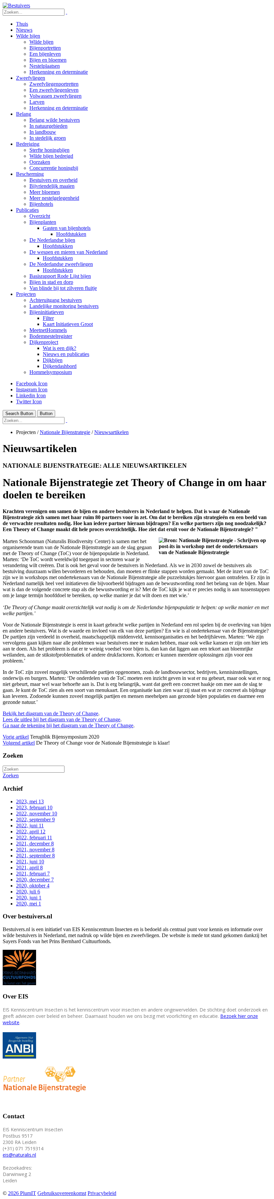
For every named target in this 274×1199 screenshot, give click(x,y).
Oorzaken (39, 162)
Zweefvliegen (30, 78)
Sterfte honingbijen (49, 150)
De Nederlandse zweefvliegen (61, 264)
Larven (36, 102)
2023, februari (34, 807)
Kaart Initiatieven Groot (68, 324)
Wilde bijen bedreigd (51, 156)
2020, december (35, 879)
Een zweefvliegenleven (54, 90)
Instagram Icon (31, 389)
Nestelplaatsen (44, 66)
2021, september (35, 855)
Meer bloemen (44, 192)
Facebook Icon (31, 383)
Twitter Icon (29, 401)
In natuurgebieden (48, 126)
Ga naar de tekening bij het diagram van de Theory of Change (68, 725)
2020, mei (28, 903)
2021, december (35, 843)
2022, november (36, 813)
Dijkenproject (43, 342)
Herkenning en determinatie (58, 72)
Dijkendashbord (60, 366)
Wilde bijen (28, 36)
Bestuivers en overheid (53, 180)
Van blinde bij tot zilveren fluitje (63, 288)
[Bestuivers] (16, 5)
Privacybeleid (102, 1193)
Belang (23, 114)
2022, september (35, 819)
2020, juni (28, 897)
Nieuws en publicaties (66, 354)
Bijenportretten (45, 48)
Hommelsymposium (50, 372)
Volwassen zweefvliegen (55, 96)
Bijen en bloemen (47, 60)
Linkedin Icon (31, 395)
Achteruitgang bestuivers (55, 300)
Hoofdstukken (71, 234)
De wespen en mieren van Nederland (68, 252)
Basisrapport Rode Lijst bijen (60, 276)
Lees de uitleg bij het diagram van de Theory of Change (61, 719)
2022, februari (34, 837)
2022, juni (30, 825)
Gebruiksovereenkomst (61, 1193)
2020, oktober (32, 885)
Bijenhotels (41, 204)
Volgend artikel (19, 743)
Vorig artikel (16, 737)
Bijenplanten (42, 222)
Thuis (22, 24)
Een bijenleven (45, 54)
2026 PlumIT (22, 1193)
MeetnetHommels (48, 330)
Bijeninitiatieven (46, 312)
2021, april (29, 867)
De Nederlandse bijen (52, 240)
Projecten (26, 294)
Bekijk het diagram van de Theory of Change (50, 713)
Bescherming (30, 174)
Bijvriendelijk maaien (52, 186)
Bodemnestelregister (50, 336)
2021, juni (30, 861)
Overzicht (39, 216)
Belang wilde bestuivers (54, 120)
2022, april (30, 831)
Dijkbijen (52, 360)
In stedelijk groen (47, 138)
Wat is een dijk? (59, 348)
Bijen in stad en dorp (51, 282)
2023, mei (30, 801)
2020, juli (28, 891)
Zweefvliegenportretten (54, 84)
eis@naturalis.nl (19, 1155)
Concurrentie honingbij (53, 168)
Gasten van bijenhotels (67, 228)
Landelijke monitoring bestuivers (64, 306)
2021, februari (33, 873)
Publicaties (27, 210)
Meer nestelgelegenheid (54, 198)
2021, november (35, 849)
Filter (48, 318)
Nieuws (24, 30)
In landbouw (42, 132)
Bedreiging (27, 144)
